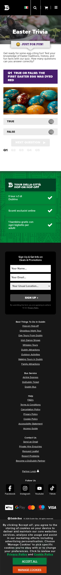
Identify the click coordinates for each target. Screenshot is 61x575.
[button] (56, 7)
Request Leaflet (30, 451)
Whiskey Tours (30, 345)
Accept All (29, 561)
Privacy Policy (30, 414)
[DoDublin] (7, 7)
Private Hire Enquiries (30, 446)
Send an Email (30, 442)
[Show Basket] (46, 7)
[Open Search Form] (35, 7)
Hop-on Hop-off (30, 326)
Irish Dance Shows (30, 340)
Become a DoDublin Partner (30, 461)
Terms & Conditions (30, 405)
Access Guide (30, 428)
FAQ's (30, 400)
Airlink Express (30, 377)
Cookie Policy (31, 419)
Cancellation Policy (30, 409)
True (10, 121)
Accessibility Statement (30, 424)
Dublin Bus (30, 387)
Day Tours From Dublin (30, 335)
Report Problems (30, 456)
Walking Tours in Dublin (30, 359)
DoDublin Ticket (30, 382)
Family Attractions (30, 364)
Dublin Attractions (30, 350)
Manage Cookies (29, 570)
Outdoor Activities (30, 354)
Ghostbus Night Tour (30, 331)
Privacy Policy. (33, 308)
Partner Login (29, 471)
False (11, 131)
